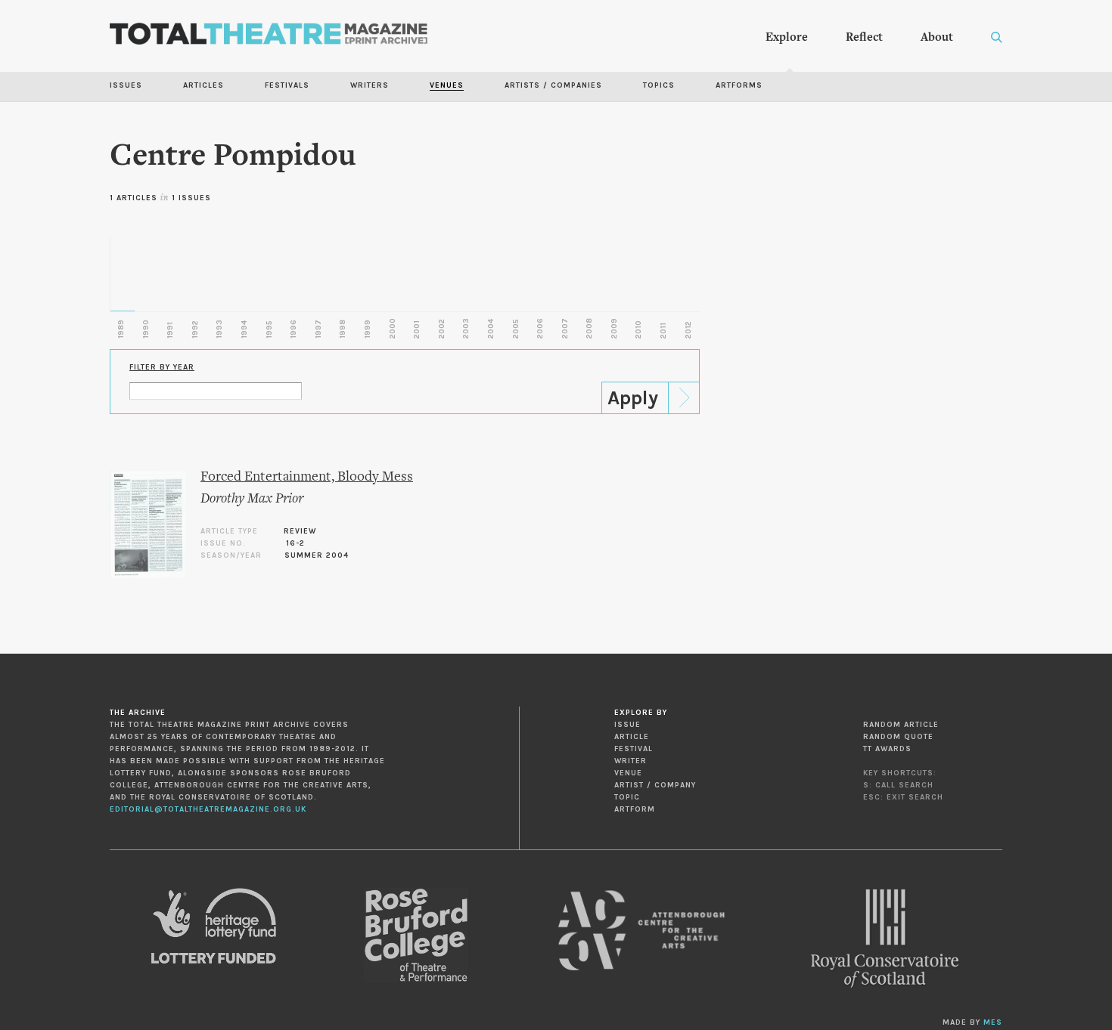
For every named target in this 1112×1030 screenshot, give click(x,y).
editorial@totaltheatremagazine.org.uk (208, 809)
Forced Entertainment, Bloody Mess (306, 477)
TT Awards (887, 748)
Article (631, 736)
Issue (627, 724)
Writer (630, 761)
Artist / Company (655, 785)
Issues (126, 85)
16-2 (295, 543)
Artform (634, 809)
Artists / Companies (553, 85)
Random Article (901, 724)
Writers (369, 85)
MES (992, 1022)
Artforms (739, 85)
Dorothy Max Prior (251, 499)
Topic (627, 797)
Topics (659, 85)
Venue (628, 773)
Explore (787, 38)
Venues (447, 85)
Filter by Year (161, 367)
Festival (633, 748)
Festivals (287, 85)
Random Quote (898, 736)
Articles (203, 85)
